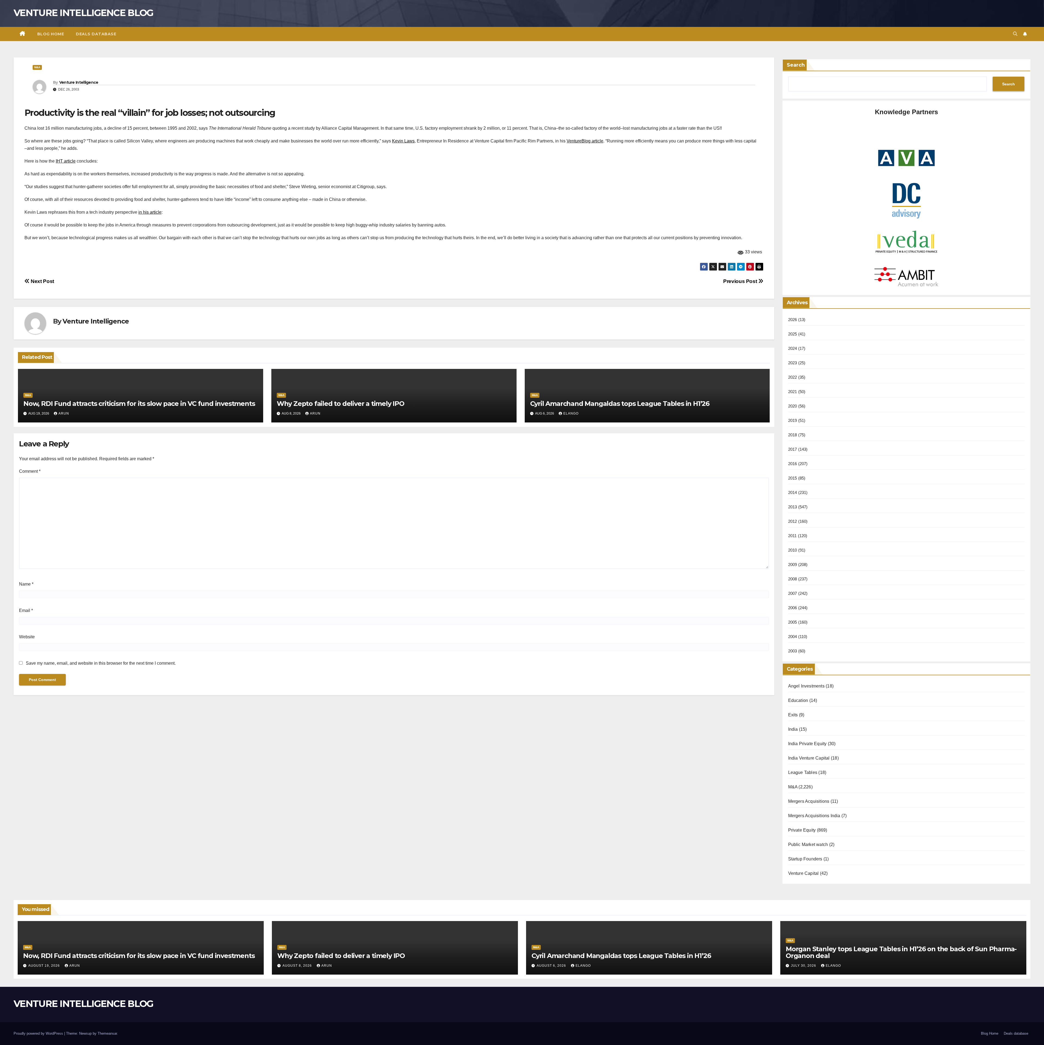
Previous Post (740, 281)
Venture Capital (803, 873)
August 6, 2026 (552, 966)
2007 (792, 593)
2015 (792, 478)
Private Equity (802, 830)
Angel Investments (806, 686)
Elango (571, 413)
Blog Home (50, 34)
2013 (792, 507)
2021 (792, 391)
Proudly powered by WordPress (39, 1033)
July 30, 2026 (804, 966)
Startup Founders (805, 859)
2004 (792, 636)
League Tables (803, 772)
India (793, 729)
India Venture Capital (809, 758)
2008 (792, 579)
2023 (792, 362)
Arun (63, 413)
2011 (792, 535)
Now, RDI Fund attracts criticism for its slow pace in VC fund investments (139, 404)
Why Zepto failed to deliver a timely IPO (340, 404)
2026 (792, 319)
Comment (30, 471)
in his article (149, 212)
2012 (792, 521)
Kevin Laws (403, 141)
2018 (792, 435)
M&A (37, 67)
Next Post (42, 281)
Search (796, 65)
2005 (792, 622)
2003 (792, 651)
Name (26, 584)
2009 (792, 564)
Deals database (96, 34)
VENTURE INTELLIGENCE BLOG (83, 12)
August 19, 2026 (44, 966)
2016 (792, 463)
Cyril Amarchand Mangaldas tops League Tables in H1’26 (619, 404)
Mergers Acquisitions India (814, 815)
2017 (792, 449)
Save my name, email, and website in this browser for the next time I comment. (101, 663)
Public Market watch (808, 844)
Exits (793, 715)
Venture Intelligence (78, 82)
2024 (792, 348)
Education (798, 700)
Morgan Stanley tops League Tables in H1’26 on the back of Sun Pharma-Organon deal (901, 952)
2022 (792, 377)
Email (26, 610)
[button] (1015, 34)
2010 (792, 550)
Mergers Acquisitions (808, 801)
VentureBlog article (585, 141)
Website (27, 637)
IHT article (66, 161)
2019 (792, 420)
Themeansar (107, 1033)
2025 (792, 334)
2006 (792, 607)
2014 (792, 492)
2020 (792, 406)
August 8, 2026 (297, 966)
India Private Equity (807, 743)
